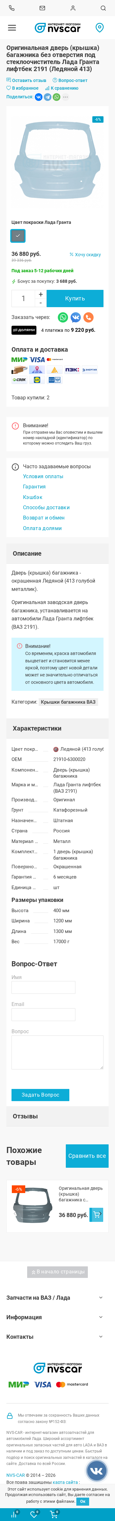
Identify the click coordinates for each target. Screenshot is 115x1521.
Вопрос (20, 1031)
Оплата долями (42, 528)
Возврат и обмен (44, 518)
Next (100, 1214)
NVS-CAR (15, 1475)
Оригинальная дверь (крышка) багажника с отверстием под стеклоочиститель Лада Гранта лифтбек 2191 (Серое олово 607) (81, 1194)
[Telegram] (47, 97)
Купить (75, 298)
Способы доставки (46, 507)
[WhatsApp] (56, 97)
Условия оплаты (43, 476)
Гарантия (34, 487)
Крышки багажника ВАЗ (68, 702)
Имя (17, 977)
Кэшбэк (32, 497)
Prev (14, 1214)
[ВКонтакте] (38, 97)
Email (18, 1004)
